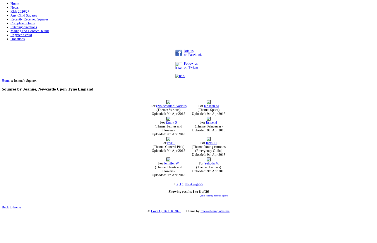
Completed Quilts (22, 23)
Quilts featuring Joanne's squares (214, 195)
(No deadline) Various (171, 106)
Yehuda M (211, 163)
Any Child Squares (23, 15)
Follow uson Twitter (191, 65)
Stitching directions (23, 27)
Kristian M (211, 106)
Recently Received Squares (29, 19)
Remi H (211, 143)
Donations (17, 39)
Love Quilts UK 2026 (166, 211)
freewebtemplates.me (215, 211)
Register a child (21, 35)
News (14, 7)
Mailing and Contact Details (29, 31)
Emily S (171, 122)
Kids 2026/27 (19, 11)
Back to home (11, 207)
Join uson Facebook (193, 53)
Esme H (211, 122)
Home (14, 3)
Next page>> (194, 184)
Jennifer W (171, 163)
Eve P (171, 143)
